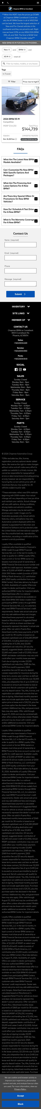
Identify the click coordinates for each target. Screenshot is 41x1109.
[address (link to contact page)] (2, 2)
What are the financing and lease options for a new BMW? (17, 186)
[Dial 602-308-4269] (8, 2)
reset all (17, 56)
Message (13, 279)
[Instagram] (20, 369)
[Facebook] (16, 369)
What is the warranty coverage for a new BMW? (18, 221)
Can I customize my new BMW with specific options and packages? (18, 172)
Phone (7, 266)
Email (11, 253)
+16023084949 (20, 359)
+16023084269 (20, 343)
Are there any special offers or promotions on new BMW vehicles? (18, 199)
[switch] (38, 2)
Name (12, 240)
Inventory (19, 307)
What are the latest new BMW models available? (18, 161)
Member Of (19, 320)
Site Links (19, 313)
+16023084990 (20, 351)
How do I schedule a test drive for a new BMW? (18, 210)
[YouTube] (24, 369)
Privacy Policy (20, 1089)
